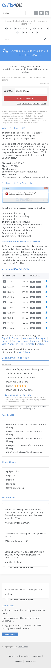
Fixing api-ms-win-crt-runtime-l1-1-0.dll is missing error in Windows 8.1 (22, 627)
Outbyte (26, 406)
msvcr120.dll (12, 431)
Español (6, 338)
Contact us (37, 656)
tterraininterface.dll (16, 487)
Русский (20, 343)
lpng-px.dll (11, 483)
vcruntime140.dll (14, 424)
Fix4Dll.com (23, 646)
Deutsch (16, 338)
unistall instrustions (39, 406)
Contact (43, 104)
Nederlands (28, 338)
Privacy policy (31, 408)
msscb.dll (11, 479)
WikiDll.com (24, 352)
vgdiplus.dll (11, 471)
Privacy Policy (27, 104)
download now (25, 98)
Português (41, 338)
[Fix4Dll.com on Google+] (41, 13)
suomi (25, 341)
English (40, 343)
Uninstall (36, 104)
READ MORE (10, 634)
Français (16, 341)
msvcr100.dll (12, 438)
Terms (10, 656)
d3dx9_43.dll (12, 452)
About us (18, 661)
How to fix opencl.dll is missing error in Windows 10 (21, 619)
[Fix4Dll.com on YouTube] (47, 13)
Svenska (30, 343)
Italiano (5, 341)
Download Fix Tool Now (19, 395)
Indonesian (35, 341)
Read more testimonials (21, 567)
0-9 (4, 28)
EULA (19, 104)
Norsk (11, 343)
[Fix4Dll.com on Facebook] (36, 13)
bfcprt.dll (10, 475)
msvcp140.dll (12, 445)
